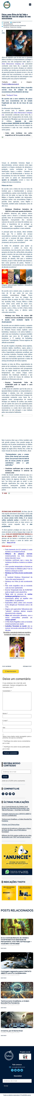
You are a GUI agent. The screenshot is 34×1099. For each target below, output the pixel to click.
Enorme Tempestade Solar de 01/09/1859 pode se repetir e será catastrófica (18, 384)
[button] (30, 4)
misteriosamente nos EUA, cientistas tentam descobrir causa (18, 556)
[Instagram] (3, 794)
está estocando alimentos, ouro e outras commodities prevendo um (18, 617)
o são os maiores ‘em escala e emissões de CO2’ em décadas (18, 628)
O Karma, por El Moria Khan (10, 824)
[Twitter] (10, 794)
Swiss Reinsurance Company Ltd (13, 64)
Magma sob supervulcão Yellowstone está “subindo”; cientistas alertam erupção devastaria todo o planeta (18, 611)
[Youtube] (13, 794)
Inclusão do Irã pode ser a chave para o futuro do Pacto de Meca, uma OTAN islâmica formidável (16, 830)
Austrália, (19, 346)
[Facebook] (6, 794)
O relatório (6, 213)
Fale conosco (17, 1064)
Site (4, 727)
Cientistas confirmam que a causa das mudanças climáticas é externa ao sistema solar (18, 471)
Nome (5, 713)
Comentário (7, 691)
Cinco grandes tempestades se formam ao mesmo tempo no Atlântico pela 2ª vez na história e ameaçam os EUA (18, 569)
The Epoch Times (11, 95)
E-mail (5, 720)
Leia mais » (4, 948)
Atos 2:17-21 (11, 542)
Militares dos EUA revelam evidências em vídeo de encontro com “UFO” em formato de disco (16, 836)
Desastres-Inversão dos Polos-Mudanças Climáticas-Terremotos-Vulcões (14, 26)
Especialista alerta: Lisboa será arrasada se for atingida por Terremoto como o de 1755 (18, 605)
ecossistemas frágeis (18, 295)
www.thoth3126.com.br (17, 658)
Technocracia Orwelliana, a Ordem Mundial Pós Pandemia (15, 1002)
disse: (29, 451)
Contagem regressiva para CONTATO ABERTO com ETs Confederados (16, 814)
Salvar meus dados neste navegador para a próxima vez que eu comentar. (17, 737)
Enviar (5, 777)
